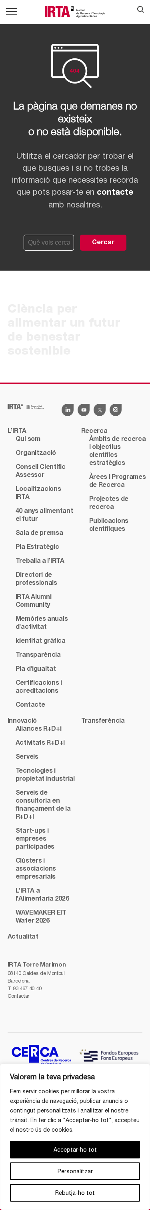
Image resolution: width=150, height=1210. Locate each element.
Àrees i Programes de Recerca (117, 481)
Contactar (18, 996)
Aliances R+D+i (39, 729)
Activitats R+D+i (40, 743)
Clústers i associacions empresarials (36, 869)
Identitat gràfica (41, 641)
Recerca (94, 431)
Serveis (27, 757)
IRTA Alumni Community (34, 601)
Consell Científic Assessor (41, 471)
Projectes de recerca (108, 503)
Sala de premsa (39, 533)
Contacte (30, 705)
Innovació (22, 721)
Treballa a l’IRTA (40, 561)
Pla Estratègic (37, 547)
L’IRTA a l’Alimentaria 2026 (42, 895)
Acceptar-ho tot (75, 1149)
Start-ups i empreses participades (35, 839)
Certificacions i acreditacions (39, 687)
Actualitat (23, 937)
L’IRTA (17, 431)
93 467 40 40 (27, 988)
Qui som (28, 439)
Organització (36, 453)
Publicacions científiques (108, 525)
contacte (115, 192)
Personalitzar (75, 1171)
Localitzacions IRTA (38, 493)
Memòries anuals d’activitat (42, 623)
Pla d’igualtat (36, 669)
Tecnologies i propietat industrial (45, 775)
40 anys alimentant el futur (44, 515)
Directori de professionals (36, 579)
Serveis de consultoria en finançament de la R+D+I (43, 805)
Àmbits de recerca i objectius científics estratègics (117, 451)
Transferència (103, 721)
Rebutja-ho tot (75, 1193)
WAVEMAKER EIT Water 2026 (41, 917)
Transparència (38, 655)
